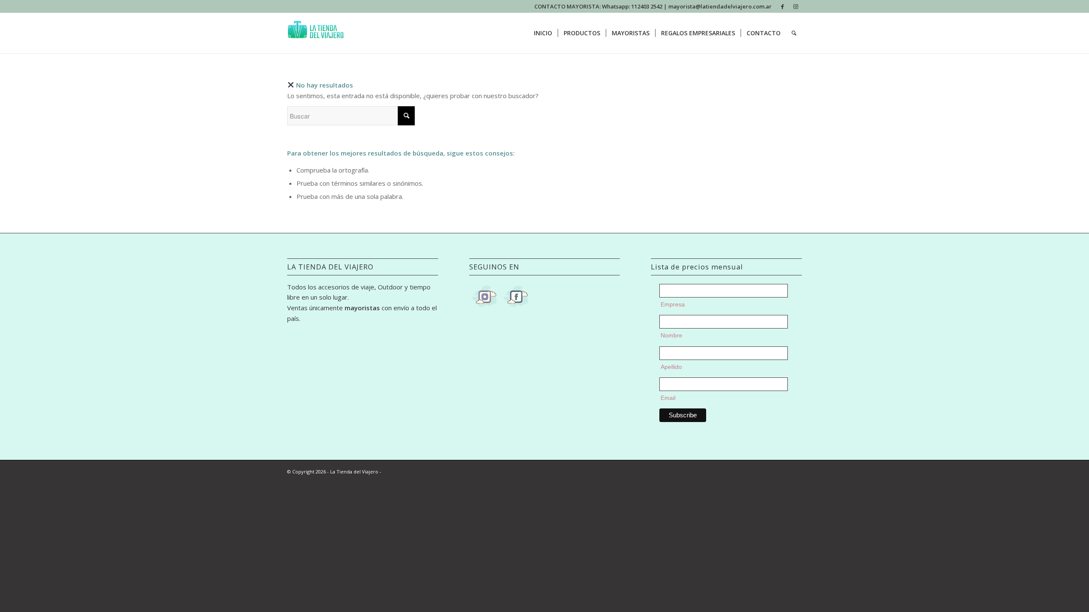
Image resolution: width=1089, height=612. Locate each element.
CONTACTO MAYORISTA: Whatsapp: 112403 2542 (599, 6)
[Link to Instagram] (795, 6)
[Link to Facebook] (782, 6)
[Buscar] (794, 33)
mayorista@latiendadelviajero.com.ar (720, 6)
